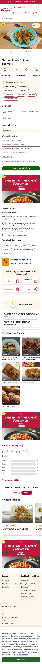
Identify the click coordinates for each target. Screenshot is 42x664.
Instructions (21, 76)
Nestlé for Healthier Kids (10, 617)
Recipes (17, 13)
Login (15, 493)
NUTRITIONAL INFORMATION (20, 261)
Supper (6, 245)
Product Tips (25, 600)
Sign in (26, 493)
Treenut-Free (9, 86)
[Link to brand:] (3, 24)
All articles (24, 581)
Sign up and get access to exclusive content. (21, 2)
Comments (36, 76)
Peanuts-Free (9, 90)
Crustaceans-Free (11, 99)
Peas (3, 620)
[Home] (5, 10)
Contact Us (5, 587)
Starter (6, 249)
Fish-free (21, 95)
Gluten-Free (9, 95)
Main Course (17, 249)
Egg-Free (32, 95)
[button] (36, 25)
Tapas (34, 245)
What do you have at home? (11, 584)
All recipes (5, 581)
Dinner (15, 245)
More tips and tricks (27, 597)
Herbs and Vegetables (28, 590)
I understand (21, 660)
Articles (27, 13)
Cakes (4, 611)
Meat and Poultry (26, 593)
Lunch (25, 245)
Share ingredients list (19, 168)
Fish (3, 614)
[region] (21, 645)
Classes (37, 13)
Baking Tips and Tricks (28, 584)
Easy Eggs (24, 587)
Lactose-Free (23, 90)
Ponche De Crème (8, 624)
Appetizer (29, 249)
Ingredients (6, 76)
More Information (21, 655)
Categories (8, 19)
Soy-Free (22, 86)
